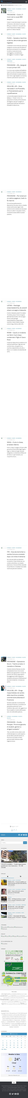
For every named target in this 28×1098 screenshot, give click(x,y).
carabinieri (4, 996)
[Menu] (26, 2)
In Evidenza (18, 9)
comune (22, 996)
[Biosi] (22, 961)
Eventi (13, 9)
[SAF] (14, 971)
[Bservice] (14, 985)
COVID (6, 997)
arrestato (14, 994)
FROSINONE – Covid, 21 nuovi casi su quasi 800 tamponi (15, 17)
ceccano (18, 996)
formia (23, 997)
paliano (12, 1001)
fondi (21, 997)
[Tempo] (25, 936)
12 (6, 1043)
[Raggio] (14, 936)
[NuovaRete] (4, 927)
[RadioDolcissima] (18, 927)
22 (17, 1045)
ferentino (14, 997)
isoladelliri (22, 999)
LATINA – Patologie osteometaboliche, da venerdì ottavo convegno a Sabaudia (17, 308)
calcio (25, 994)
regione (3, 1004)
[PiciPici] (14, 959)
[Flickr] (26, 835)
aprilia (8, 994)
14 (14, 1043)
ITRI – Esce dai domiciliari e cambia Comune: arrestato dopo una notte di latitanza (16, 554)
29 (17, 1047)
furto (10, 999)
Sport (22, 912)
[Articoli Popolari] (7, 876)
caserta (9, 996)
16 (21, 1043)
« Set (2, 1049)
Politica (9, 718)
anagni (5, 994)
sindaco (18, 1003)
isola (19, 999)
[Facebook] (19, 835)
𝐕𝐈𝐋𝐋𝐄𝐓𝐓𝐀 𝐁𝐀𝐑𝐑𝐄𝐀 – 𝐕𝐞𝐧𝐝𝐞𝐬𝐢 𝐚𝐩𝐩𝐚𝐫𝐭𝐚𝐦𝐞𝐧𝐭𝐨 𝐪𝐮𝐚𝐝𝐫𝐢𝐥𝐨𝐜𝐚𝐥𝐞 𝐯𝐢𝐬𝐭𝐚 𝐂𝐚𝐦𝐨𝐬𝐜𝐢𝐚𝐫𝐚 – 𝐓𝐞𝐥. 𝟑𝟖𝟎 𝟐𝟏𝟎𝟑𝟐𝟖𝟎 (13, 865)
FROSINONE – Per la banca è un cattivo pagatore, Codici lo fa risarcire (16, 198)
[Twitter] (21, 835)
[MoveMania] (10, 927)
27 (10, 1047)
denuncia (10, 997)
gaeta (12, 1000)
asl (20, 994)
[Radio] (3, 936)
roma (14, 1004)
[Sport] (7, 936)
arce (11, 994)
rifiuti (7, 1003)
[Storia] (19, 936)
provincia (24, 1001)
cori (4, 997)
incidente (16, 999)
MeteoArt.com (16, 1075)
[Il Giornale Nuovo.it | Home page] (8, 2)
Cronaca (9, 9)
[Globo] (19, 961)
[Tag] (20, 876)
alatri (2, 994)
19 (6, 1045)
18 (3, 1045)
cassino (13, 996)
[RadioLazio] (4, 928)
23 (21, 1045)
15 (17, 1043)
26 (6, 1047)
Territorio (9, 10)
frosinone (4, 999)
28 (14, 1047)
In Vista (24, 9)
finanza (17, 997)
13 (10, 1043)
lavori (3, 1001)
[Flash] (10, 936)
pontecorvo (20, 1001)
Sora (22, 1003)
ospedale (9, 1001)
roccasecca (10, 1003)
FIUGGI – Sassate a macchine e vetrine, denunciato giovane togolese (17, 40)
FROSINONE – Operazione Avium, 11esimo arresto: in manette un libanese (16, 664)
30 (21, 1047)
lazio (5, 1001)
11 (3, 1043)
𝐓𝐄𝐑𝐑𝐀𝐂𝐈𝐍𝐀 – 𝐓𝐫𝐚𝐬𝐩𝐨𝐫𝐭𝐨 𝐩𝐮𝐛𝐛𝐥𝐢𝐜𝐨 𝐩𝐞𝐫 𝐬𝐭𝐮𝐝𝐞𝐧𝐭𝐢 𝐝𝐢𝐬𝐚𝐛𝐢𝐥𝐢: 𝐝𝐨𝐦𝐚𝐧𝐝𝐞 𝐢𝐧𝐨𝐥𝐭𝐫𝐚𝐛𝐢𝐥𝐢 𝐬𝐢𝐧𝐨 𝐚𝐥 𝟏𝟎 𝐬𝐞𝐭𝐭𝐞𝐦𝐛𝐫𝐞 (17, 883)
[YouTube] (24, 835)
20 (10, 1045)
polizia (16, 1002)
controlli (26, 996)
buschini (22, 994)
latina (26, 1000)
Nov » (5, 1049)
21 (14, 1045)
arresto (18, 994)
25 (3, 1047)
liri (6, 1001)
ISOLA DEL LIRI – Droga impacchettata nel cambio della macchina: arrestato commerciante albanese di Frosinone (15, 695)
